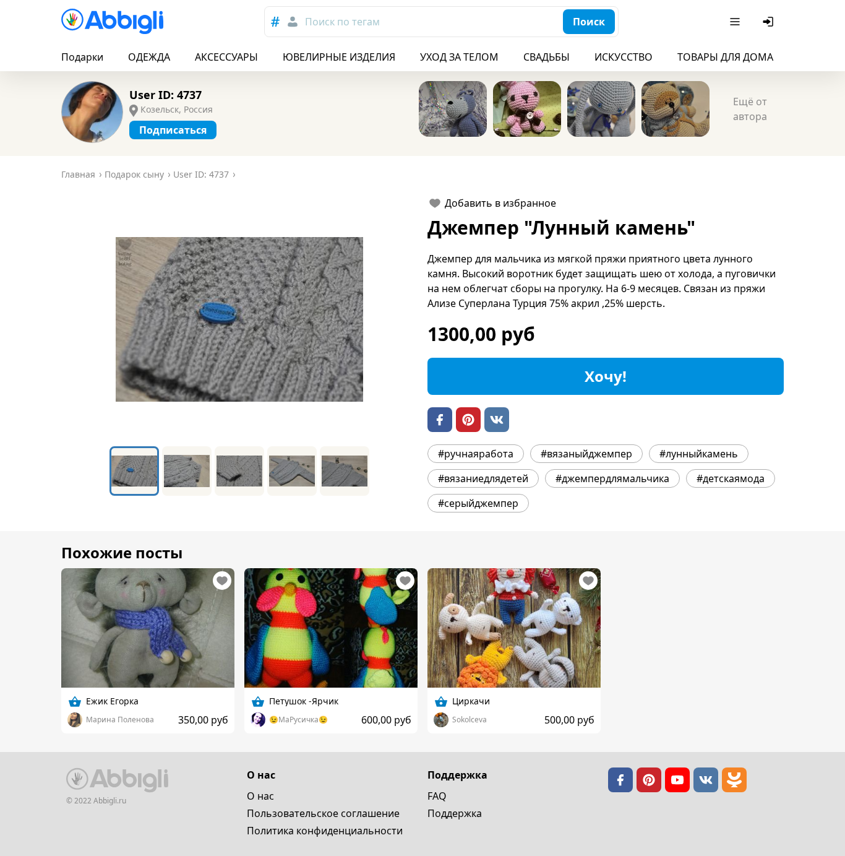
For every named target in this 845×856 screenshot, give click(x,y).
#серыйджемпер (478, 503)
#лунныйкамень (698, 453)
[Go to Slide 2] (187, 471)
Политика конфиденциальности (325, 830)
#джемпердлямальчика (612, 478)
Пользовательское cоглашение (323, 813)
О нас (260, 796)
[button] (239, 319)
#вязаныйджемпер (586, 453)
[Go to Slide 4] (292, 471)
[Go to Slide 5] (344, 471)
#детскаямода (731, 478)
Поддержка (454, 813)
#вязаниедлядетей (483, 478)
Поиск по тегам (342, 21)
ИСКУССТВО (623, 57)
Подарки (82, 57)
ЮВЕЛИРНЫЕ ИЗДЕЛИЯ (339, 57)
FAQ (437, 796)
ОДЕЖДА (149, 57)
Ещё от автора (750, 109)
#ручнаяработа (475, 453)
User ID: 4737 (165, 95)
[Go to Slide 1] (134, 471)
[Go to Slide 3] (239, 471)
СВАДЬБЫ (546, 57)
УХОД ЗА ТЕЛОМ (459, 57)
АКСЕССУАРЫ (226, 57)
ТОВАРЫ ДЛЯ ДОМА (725, 57)
